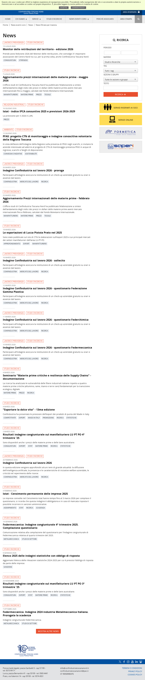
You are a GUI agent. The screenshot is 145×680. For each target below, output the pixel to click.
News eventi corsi (78, 19)
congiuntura (10, 60)
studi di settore (29, 539)
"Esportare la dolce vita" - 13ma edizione (29, 409)
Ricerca (119, 94)
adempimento (10, 508)
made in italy (34, 417)
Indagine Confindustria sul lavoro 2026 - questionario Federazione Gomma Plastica (45, 290)
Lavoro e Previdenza (14, 42)
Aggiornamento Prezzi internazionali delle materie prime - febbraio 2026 (46, 200)
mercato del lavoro (29, 181)
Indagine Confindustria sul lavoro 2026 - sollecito (34, 260)
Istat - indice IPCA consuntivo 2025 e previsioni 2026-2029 (39, 111)
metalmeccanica (11, 539)
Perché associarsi (105, 19)
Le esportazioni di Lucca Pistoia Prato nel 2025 (32, 232)
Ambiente (8, 129)
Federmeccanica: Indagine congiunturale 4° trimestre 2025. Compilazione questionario (40, 526)
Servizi (35, 19)
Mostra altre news (48, 631)
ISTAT (30, 446)
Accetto (63, 7)
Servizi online (125, 120)
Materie (107, 57)
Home (7, 19)
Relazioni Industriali (14, 105)
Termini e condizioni (132, 668)
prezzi (38, 94)
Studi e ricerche (54, 19)
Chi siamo (20, 19)
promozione (48, 417)
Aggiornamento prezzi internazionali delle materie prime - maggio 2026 (45, 78)
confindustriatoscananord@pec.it (74, 671)
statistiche (71, 417)
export (26, 243)
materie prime (27, 94)
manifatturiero (11, 94)
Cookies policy (78, 7)
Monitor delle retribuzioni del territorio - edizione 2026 (38, 49)
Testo (106, 83)
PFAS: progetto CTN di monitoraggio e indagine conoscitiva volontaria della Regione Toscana (47, 138)
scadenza (40, 508)
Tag (105, 66)
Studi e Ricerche (35, 42)
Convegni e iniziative (13, 154)
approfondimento (12, 243)
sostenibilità (31, 154)
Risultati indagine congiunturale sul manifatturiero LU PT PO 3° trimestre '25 (44, 585)
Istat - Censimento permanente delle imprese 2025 (35, 493)
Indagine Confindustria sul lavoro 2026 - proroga (33, 170)
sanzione (8, 567)
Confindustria (10, 181)
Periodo (107, 47)
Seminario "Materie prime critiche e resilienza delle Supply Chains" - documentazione (47, 377)
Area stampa (126, 19)
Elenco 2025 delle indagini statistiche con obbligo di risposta (41, 555)
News (30, 25)
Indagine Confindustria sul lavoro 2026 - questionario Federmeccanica (47, 347)
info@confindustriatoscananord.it (74, 668)
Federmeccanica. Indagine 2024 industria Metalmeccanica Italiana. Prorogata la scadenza (45, 613)
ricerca (44, 181)
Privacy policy (135, 671)
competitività (10, 417)
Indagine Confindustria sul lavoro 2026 (27, 462)
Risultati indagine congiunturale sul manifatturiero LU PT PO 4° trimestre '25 (44, 436)
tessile (47, 94)
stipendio (23, 60)
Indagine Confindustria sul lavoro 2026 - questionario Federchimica (46, 319)
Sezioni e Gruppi (111, 74)
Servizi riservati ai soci (126, 107)
